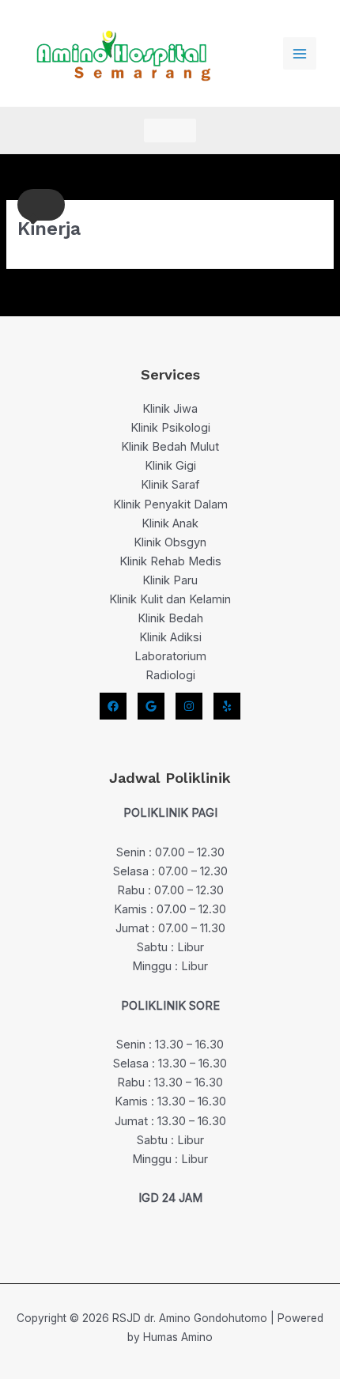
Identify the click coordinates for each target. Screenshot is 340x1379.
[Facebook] (113, 706)
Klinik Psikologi (170, 428)
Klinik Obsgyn (170, 542)
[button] (170, 130)
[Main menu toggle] (299, 53)
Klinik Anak (170, 523)
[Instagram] (189, 706)
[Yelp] (226, 706)
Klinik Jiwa (170, 409)
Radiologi (170, 675)
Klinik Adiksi (170, 637)
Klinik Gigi (170, 466)
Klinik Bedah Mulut (170, 447)
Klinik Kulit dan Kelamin (170, 599)
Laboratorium (170, 656)
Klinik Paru (170, 580)
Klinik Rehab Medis (170, 561)
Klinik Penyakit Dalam (170, 504)
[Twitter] (151, 706)
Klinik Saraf (170, 485)
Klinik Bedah (170, 618)
